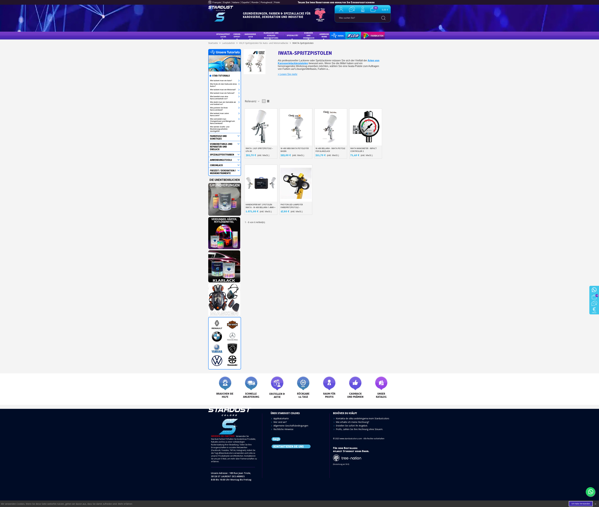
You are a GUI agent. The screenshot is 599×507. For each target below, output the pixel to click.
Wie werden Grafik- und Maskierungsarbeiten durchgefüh (219, 129)
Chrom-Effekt (237, 35)
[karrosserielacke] (224, 232)
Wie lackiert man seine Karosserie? (219, 114)
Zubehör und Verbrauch (308, 35)
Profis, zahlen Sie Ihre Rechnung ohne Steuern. (359, 429)
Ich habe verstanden (581, 503)
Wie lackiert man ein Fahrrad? (222, 93)
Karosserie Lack (250, 35)
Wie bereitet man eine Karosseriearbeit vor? (219, 97)
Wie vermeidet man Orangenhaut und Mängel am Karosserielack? (222, 121)
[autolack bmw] (217, 336)
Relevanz (251, 101)
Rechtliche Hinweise (283, 429)
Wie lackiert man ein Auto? (221, 80)
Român (255, 2)
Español (245, 2)
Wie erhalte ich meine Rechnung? (352, 422)
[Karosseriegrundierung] (224, 198)
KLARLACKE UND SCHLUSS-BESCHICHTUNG (271, 35)
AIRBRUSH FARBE (324, 35)
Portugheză (266, 2)
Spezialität (292, 35)
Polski (277, 2)
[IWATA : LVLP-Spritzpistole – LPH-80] (261, 127)
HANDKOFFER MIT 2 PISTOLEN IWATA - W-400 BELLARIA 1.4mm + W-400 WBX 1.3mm (260, 207)
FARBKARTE (368, 35)
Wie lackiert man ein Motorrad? (223, 90)
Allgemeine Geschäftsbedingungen (290, 425)
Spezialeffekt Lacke (223, 35)
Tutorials (337, 35)
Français (216, 2)
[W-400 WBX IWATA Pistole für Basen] (296, 127)
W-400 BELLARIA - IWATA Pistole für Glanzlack (330, 150)
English (226, 2)
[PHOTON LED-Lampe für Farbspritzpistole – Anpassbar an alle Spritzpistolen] (296, 183)
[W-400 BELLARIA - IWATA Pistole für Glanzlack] (331, 127)
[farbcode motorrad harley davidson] (232, 324)
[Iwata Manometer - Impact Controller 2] (365, 127)
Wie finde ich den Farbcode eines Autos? (223, 85)
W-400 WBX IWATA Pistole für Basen (295, 150)
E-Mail (223, 458)
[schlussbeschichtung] (224, 265)
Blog (350, 35)
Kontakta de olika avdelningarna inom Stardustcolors (362, 418)
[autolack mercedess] (232, 336)
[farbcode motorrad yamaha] (217, 348)
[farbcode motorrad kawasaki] (232, 360)
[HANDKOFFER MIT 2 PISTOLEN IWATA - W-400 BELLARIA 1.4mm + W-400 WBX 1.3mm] (261, 183)
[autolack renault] (217, 324)
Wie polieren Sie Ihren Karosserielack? (219, 109)
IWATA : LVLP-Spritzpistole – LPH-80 (259, 150)
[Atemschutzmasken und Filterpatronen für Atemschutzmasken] (224, 298)
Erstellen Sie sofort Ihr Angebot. (352, 425)
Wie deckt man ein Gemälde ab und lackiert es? (223, 103)
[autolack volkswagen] (217, 360)
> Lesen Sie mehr (287, 74)
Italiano (235, 2)
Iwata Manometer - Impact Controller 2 (363, 150)
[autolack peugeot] (232, 348)
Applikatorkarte (281, 418)
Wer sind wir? (280, 422)
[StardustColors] (220, 14)
